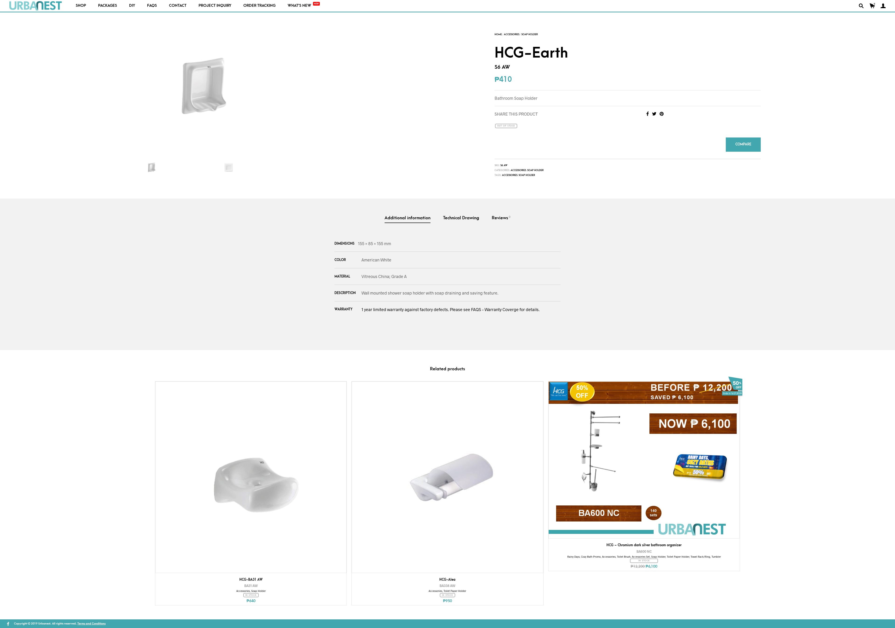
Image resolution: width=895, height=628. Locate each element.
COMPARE (749, 143)
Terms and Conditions (91, 621)
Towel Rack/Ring (700, 554)
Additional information (407, 215)
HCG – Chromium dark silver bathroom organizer (644, 543)
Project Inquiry (215, 5)
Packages (107, 5)
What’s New (303, 5)
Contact (177, 5)
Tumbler (716, 554)
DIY (132, 5)
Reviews (501, 215)
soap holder (527, 172)
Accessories (511, 34)
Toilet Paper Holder (455, 588)
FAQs (152, 5)
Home (498, 34)
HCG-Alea (447, 577)
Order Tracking (259, 5)
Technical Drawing (461, 215)
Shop (81, 5)
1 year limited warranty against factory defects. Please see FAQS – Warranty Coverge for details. (450, 306)
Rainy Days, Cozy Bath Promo (584, 554)
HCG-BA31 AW (251, 577)
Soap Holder (529, 34)
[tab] (407, 216)
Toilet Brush (623, 554)
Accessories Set (641, 554)
